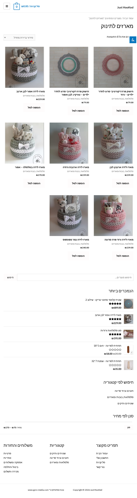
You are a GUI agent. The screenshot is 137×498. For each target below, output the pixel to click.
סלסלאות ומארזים (59, 462)
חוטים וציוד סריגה (124, 390)
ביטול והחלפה (11, 466)
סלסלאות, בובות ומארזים (120, 397)
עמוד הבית (128, 18)
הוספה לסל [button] (122, 110)
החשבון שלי (102, 457)
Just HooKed (125, 7)
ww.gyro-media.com (37, 490)
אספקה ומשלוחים (13, 462)
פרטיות (7, 453)
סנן (128, 427)
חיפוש (10, 277)
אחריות (7, 457)
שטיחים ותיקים (125, 403)
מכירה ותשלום (11, 471)
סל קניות (100, 462)
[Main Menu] (7, 6)
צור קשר (100, 466)
